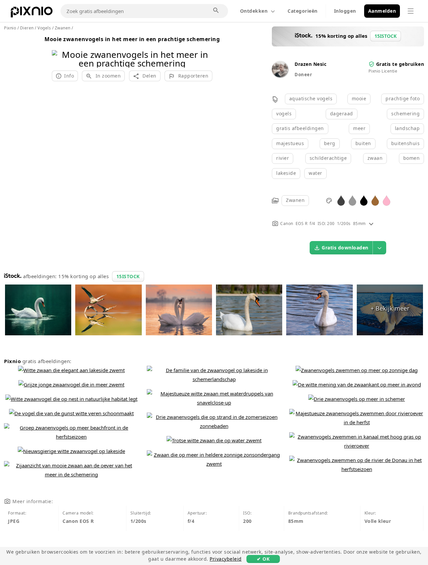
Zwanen (295, 200)
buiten (363, 143)
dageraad (341, 113)
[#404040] (341, 200)
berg (329, 143)
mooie (359, 98)
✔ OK (263, 559)
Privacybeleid (226, 559)
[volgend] (204, 50)
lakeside (286, 173)
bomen (411, 158)
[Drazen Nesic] (280, 75)
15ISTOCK (128, 276)
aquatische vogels (311, 98)
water (315, 173)
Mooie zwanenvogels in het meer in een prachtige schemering (132, 39)
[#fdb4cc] (386, 200)
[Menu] (410, 11)
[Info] (371, 223)
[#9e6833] (375, 200)
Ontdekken (254, 11)
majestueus (290, 143)
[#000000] (363, 200)
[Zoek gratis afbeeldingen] (216, 10)
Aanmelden (382, 11)
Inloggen (345, 11)
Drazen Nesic (310, 64)
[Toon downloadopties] (379, 247)
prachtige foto (403, 98)
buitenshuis (405, 143)
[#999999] (352, 200)
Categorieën (303, 11)
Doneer (303, 75)
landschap (407, 128)
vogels (284, 113)
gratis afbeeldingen (300, 128)
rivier (282, 158)
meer (359, 128)
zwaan (375, 158)
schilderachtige (328, 158)
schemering (405, 113)
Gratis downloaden (345, 247)
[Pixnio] (31, 13)
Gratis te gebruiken (400, 64)
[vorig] (59, 50)
